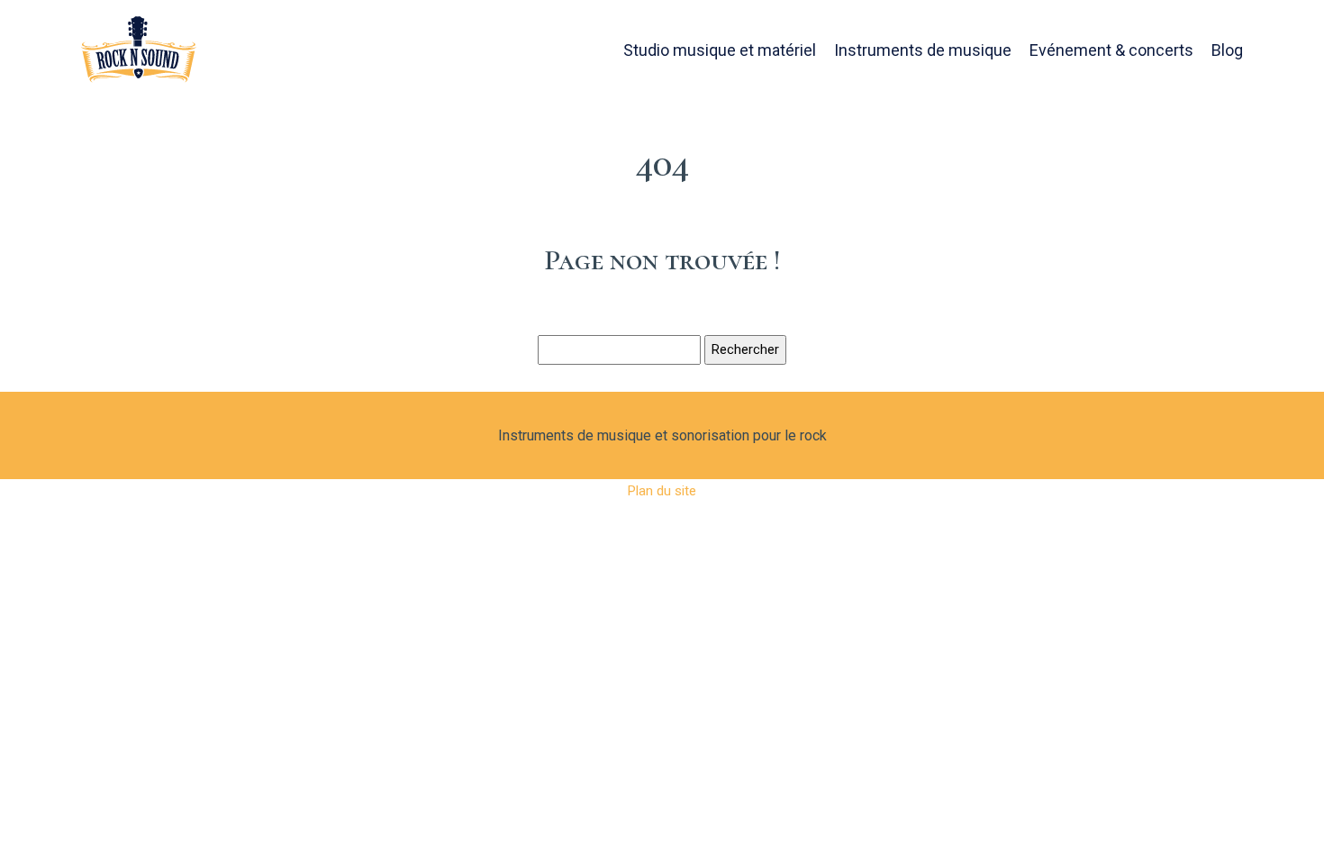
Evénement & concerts (1111, 50)
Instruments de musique (922, 50)
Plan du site (662, 491)
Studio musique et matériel (719, 50)
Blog (1227, 50)
